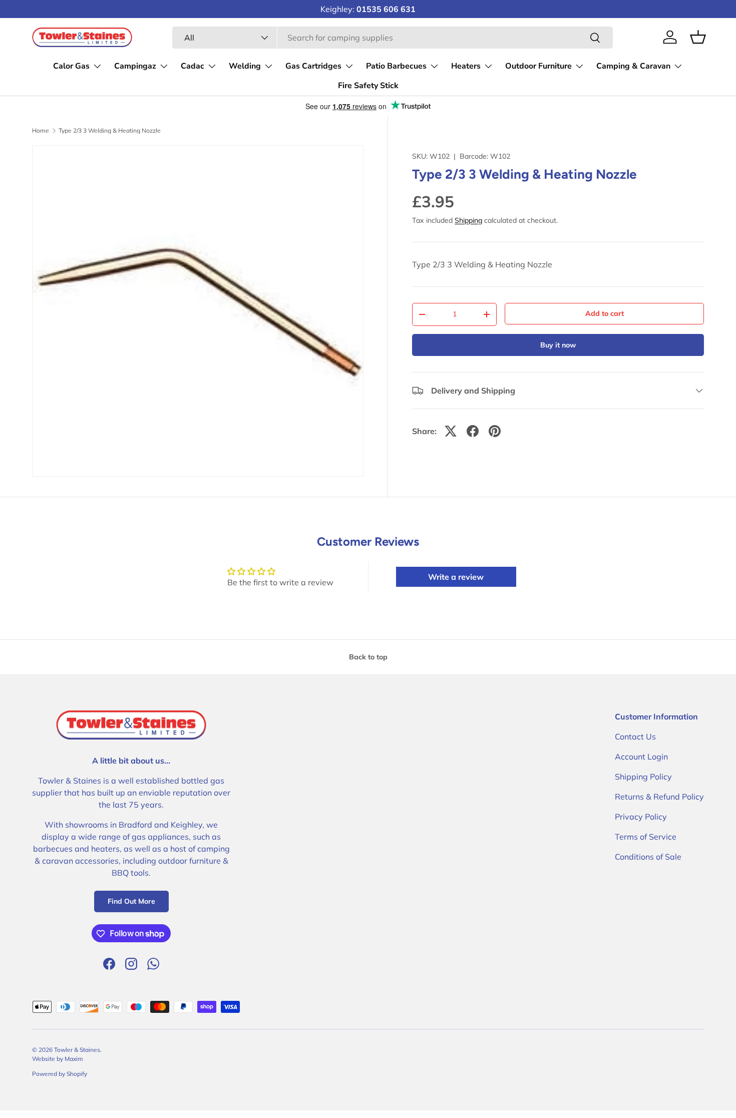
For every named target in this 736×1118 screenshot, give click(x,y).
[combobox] (392, 38)
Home (40, 131)
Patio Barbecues (396, 66)
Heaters (466, 66)
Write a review (456, 577)
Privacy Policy (641, 817)
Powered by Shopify (59, 1073)
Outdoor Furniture (538, 66)
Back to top (368, 656)
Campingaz (135, 66)
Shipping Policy (643, 777)
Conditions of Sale (648, 857)
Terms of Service (645, 837)
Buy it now (558, 344)
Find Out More (131, 901)
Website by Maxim (57, 1058)
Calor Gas (71, 66)
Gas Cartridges (313, 66)
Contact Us (635, 736)
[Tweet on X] (451, 431)
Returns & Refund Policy (659, 797)
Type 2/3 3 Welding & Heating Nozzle (110, 131)
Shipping (468, 220)
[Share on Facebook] (473, 431)
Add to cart (604, 313)
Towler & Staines (77, 1049)
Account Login (641, 757)
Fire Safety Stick (368, 85)
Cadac (192, 66)
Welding (245, 66)
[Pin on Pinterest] (495, 431)
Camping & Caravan (633, 66)
